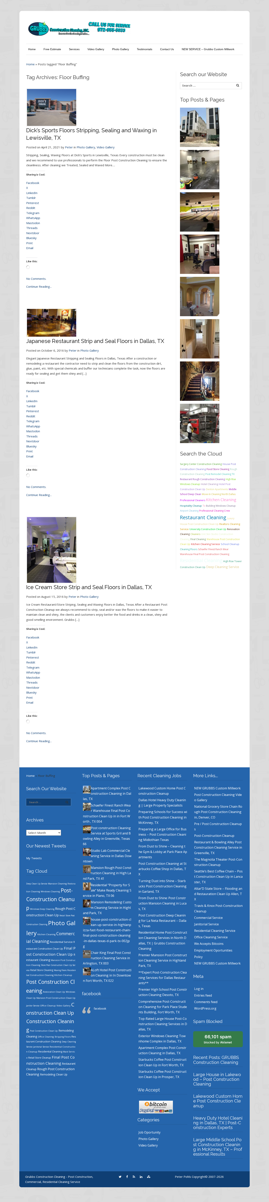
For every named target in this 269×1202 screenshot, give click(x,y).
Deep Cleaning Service (222, 567)
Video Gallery (95, 49)
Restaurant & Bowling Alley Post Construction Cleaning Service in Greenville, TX (218, 847)
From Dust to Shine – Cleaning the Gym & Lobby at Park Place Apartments (162, 851)
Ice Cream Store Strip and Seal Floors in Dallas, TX (89, 587)
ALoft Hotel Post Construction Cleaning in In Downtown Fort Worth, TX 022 (107, 975)
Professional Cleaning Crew (214, 510)
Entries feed (203, 995)
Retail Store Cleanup (39, 1057)
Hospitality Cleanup (191, 505)
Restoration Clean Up (54, 991)
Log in (198, 989)
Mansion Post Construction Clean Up (55, 997)
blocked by (218, 1039)
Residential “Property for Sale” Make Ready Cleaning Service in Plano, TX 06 (107, 890)
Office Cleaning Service (211, 937)
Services (74, 49)
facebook (91, 993)
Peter (69, 147)
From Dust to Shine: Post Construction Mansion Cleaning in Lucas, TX (162, 903)
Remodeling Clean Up (53, 1074)
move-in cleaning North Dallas (219, 494)
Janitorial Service (41, 1046)
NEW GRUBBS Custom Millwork (217, 788)
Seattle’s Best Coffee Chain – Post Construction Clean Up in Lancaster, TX (218, 876)
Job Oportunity (149, 1132)
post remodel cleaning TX (220, 474)
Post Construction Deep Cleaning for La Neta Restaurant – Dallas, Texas (162, 920)
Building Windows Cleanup (221, 505)
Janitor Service (32, 1005)
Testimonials (144, 49)
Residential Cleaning (201, 560)
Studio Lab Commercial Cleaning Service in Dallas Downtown (107, 855)
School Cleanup (230, 544)
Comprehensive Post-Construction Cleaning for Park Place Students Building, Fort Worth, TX (162, 1006)
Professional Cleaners (192, 500)
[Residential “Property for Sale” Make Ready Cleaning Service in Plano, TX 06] (199, 338)
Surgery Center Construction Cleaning (201, 464)
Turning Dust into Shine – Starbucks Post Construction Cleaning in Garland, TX (162, 886)
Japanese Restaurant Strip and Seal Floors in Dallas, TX (95, 341)
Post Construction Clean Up (44, 1030)
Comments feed (205, 1002)
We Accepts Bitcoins (209, 943)
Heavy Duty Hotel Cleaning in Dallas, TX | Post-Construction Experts (217, 1122)
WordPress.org (205, 1008)
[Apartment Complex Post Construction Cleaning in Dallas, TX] (199, 127)
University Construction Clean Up (207, 529)
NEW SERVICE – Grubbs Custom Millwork (208, 49)
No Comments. (36, 279)
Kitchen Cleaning (221, 499)
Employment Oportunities (213, 950)
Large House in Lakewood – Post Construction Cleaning (217, 1079)
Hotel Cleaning (209, 484)
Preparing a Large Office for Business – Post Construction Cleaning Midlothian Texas (162, 834)
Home (32, 49)
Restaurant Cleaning (203, 517)
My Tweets (34, 858)
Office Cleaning (46, 1036)
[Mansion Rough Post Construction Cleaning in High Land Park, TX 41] (199, 296)
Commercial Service (208, 918)
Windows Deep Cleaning (42, 909)
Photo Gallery (120, 49)
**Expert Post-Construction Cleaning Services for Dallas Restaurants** (162, 977)
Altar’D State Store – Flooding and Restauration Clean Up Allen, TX (218, 893)
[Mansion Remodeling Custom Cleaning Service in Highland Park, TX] (199, 381)
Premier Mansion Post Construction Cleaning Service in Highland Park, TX (162, 960)
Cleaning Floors (188, 549)
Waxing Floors (60, 970)
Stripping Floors (63, 1036)
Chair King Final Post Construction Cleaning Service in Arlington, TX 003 (107, 958)
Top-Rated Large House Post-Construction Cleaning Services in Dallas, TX (162, 1023)
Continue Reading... (39, 286)
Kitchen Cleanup (63, 975)
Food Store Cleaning (218, 469)
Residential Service (61, 942)
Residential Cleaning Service (214, 931)
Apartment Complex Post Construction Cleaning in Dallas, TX (107, 793)
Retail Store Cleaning (41, 970)
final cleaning (198, 539)
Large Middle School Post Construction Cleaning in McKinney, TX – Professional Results (217, 1147)
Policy (198, 957)
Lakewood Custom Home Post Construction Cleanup (217, 1101)
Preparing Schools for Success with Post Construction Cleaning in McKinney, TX (162, 817)
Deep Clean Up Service (36, 883)
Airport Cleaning (189, 510)
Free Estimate (52, 49)
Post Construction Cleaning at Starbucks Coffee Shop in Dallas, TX (162, 868)
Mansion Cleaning (57, 883)
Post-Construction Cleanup (50, 899)
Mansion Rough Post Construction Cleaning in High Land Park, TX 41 (107, 873)
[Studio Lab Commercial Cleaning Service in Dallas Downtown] (199, 254)
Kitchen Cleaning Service (205, 544)
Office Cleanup (48, 1005)
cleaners (195, 534)
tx (204, 505)
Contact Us (167, 49)
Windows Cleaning (50, 891)
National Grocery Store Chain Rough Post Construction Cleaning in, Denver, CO (218, 811)
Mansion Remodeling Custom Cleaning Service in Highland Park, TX (107, 907)
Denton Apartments (217, 489)
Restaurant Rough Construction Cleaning (202, 479)
